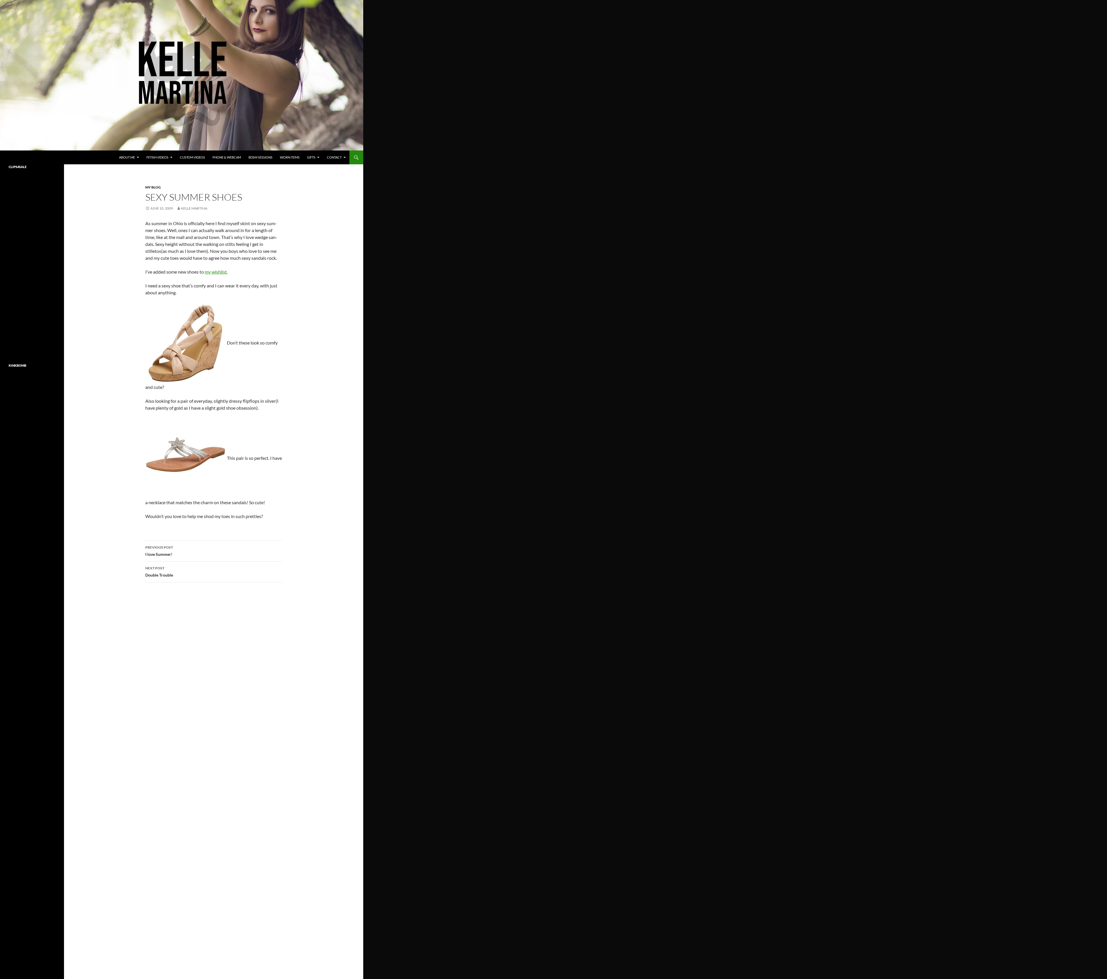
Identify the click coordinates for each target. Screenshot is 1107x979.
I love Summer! (159, 551)
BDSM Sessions (260, 157)
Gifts (311, 157)
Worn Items (290, 157)
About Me (127, 157)
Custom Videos (192, 157)
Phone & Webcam (226, 157)
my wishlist (216, 271)
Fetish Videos (157, 157)
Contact (334, 157)
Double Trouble (159, 571)
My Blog (153, 187)
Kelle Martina (194, 208)
